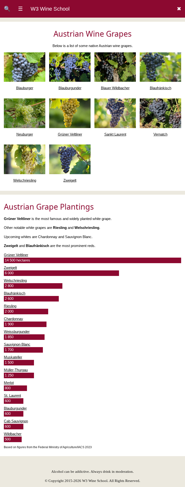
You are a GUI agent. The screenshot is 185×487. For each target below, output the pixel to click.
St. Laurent (12, 395)
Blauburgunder (15, 408)
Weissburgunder (17, 331)
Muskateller (13, 357)
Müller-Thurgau (16, 370)
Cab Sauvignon (16, 421)
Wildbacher (12, 434)
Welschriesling (15, 280)
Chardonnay (13, 319)
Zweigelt (10, 268)
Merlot (9, 383)
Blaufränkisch (14, 293)
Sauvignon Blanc (17, 344)
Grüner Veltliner (16, 255)
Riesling (10, 306)
